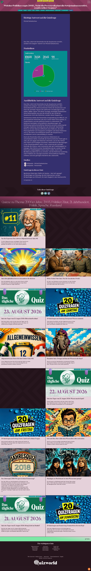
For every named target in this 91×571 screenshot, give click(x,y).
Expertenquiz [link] (39, 209)
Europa (25, 10)
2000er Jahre (57, 10)
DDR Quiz (56, 550)
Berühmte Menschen (50, 10)
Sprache (37, 10)
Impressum (46, 556)
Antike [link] (86, 329)
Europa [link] (62, 249)
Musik (78, 449)
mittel (43, 209)
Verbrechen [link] (79, 249)
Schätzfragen (45, 547)
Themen (40, 0)
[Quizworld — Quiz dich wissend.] (6, 2)
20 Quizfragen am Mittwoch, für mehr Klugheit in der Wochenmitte (45, 177)
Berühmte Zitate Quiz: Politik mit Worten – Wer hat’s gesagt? (43, 173)
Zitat (33, 10)
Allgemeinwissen (33, 209)
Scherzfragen (45, 548)
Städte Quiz (56, 547)
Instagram (49, 558)
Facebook (45, 558)
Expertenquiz (35, 548)
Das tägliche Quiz (31, 289)
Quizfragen (78, 289)
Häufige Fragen (38, 556)
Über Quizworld (31, 556)
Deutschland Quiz (56, 548)
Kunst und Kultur (83, 449)
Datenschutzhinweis (54, 556)
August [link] (54, 249)
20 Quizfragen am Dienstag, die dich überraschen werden (42, 175)
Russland (20, 10)
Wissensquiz (35, 547)
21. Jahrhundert (65, 10)
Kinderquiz (35, 550)
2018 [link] (30, 449)
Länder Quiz (56, 546)
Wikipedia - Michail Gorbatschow (37, 163)
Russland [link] (58, 249)
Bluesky (40, 558)
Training (45, 0)
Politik (29, 10)
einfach (71, 10)
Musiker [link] (65, 449)
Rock (75, 449)
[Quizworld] (45, 565)
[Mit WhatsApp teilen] (42, 194)
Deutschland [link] (66, 249)
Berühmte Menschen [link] (70, 449)
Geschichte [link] (74, 329)
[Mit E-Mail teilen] (45, 194)
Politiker (42, 10)
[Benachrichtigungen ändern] (89, 569)
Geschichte (84, 249)
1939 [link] (70, 249)
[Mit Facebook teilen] (48, 194)
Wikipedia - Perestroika (34, 165)
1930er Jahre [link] (74, 249)
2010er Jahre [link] (34, 449)
